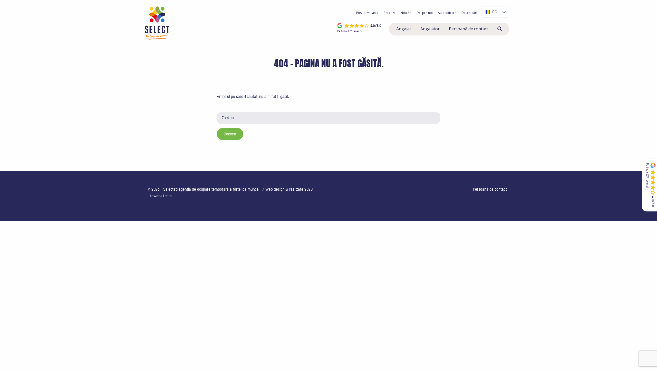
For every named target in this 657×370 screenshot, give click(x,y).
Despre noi (425, 13)
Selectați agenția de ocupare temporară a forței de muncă (211, 189)
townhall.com (161, 196)
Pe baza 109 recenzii (349, 31)
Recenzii (389, 13)
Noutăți (406, 13)
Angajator (430, 29)
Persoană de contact (468, 29)
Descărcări (469, 13)
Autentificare (447, 13)
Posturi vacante (367, 13)
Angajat (403, 29)
